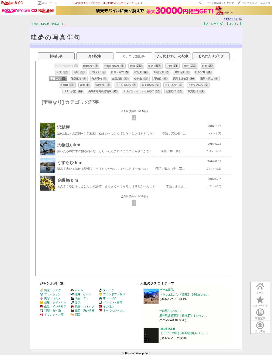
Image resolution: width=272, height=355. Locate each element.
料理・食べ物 (52, 310)
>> (221, 2)
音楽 (78, 302)
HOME (35, 23)
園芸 (78, 314)
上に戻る (260, 331)
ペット (79, 290)
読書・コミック (84, 306)
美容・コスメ (52, 298)
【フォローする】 (214, 23)
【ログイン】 (234, 23)
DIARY (45, 23)
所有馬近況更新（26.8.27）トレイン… (183, 315)
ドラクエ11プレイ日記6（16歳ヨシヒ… (184, 294)
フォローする (260, 305)
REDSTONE (167, 328)
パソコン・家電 (112, 302)
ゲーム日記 (167, 289)
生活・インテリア (55, 306)
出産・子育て (52, 290)
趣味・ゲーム (49, 2)
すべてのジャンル (114, 310)
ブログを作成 (249, 2)
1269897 (231, 19)
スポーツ (108, 290)
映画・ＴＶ (82, 298)
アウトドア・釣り (114, 294)
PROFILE (58, 23)
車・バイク (110, 298)
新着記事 (260, 318)
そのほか (108, 306)
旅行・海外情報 (84, 310)
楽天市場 (265, 2)
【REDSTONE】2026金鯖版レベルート (184, 333)
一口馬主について (170, 310)
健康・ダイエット (55, 302)
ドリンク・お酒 (54, 314)
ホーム (260, 292)
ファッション (52, 294)
